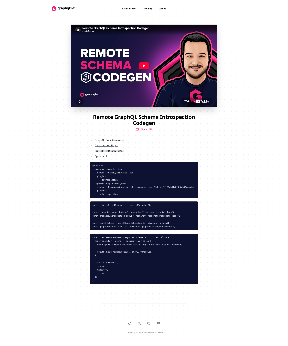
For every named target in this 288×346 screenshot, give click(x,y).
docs (110, 150)
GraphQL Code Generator (109, 140)
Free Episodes (129, 8)
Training (148, 8)
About (162, 8)
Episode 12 (101, 156)
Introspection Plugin (106, 145)
